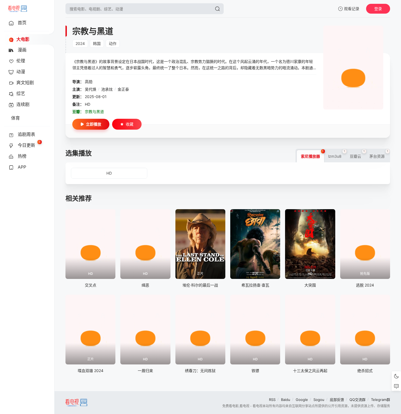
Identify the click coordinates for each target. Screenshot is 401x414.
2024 (80, 43)
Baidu (285, 399)
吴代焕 (90, 89)
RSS (272, 399)
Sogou (318, 399)
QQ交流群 (357, 399)
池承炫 (107, 89)
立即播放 (93, 124)
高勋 (88, 81)
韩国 (97, 43)
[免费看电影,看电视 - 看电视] (17, 8)
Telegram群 (380, 399)
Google (302, 399)
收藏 (129, 124)
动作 (112, 43)
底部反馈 (337, 399)
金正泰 (123, 89)
